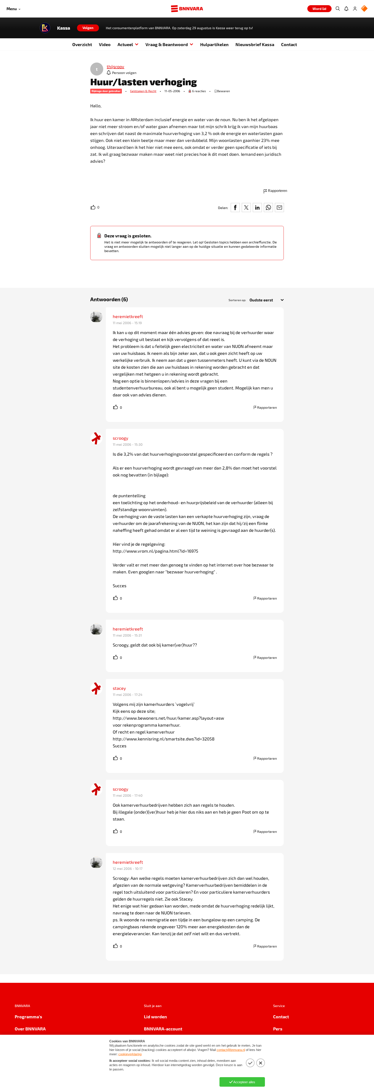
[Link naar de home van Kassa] (45, 28)
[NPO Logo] (364, 8)
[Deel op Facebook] (235, 207)
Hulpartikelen (214, 44)
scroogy (120, 438)
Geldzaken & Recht (143, 91)
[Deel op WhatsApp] (268, 207)
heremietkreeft (128, 316)
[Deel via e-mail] (279, 207)
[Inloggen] (355, 8)
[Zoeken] (337, 8)
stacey (119, 688)
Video (105, 44)
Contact (289, 44)
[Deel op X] (246, 207)
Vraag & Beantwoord (166, 44)
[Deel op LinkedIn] (257, 207)
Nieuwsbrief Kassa (254, 44)
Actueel (125, 44)
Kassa (63, 28)
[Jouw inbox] (346, 8)
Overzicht (82, 44)
